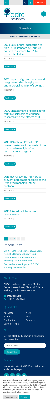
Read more (9, 66)
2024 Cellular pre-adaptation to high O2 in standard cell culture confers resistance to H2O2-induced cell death (23, 49)
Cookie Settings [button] (11, 397)
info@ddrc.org (14, 295)
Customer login (11, 323)
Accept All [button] (24, 397)
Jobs (28, 316)
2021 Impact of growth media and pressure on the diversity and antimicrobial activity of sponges (24, 82)
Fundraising (9, 320)
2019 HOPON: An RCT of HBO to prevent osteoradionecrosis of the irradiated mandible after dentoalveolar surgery (25, 147)
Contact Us (31, 320)
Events (7, 316)
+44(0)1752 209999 (16, 298)
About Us (8, 312)
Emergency (40, 2)
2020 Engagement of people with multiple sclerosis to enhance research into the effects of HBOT (24, 114)
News (28, 312)
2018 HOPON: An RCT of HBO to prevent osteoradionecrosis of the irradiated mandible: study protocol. (25, 181)
